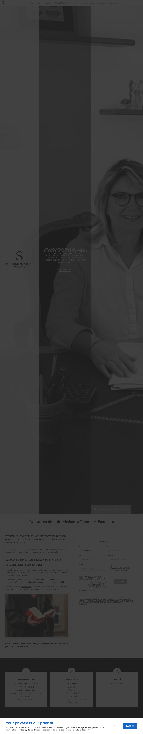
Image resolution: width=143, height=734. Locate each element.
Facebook (91, 730)
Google (84, 730)
